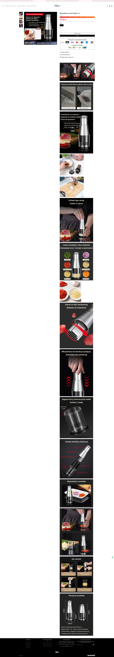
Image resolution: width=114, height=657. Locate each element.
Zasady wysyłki (28, 647)
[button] (107, 6)
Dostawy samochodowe (47, 644)
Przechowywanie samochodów (47, 646)
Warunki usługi (28, 646)
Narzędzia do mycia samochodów (47, 642)
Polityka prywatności (28, 642)
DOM (47, 641)
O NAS (28, 641)
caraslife (22, 655)
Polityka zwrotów (28, 644)
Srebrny (61, 25)
